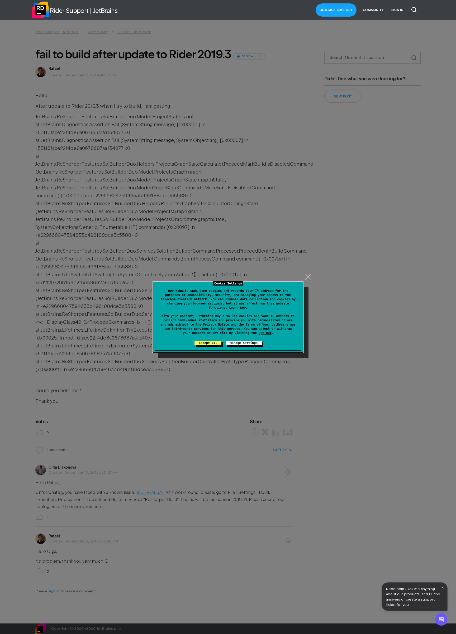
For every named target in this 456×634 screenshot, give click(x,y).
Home (40, 10)
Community (373, 10)
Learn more (238, 308)
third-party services (190, 329)
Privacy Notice (216, 324)
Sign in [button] (397, 10)
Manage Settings (244, 343)
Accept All (208, 343)
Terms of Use (257, 324)
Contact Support (336, 10)
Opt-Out (265, 333)
